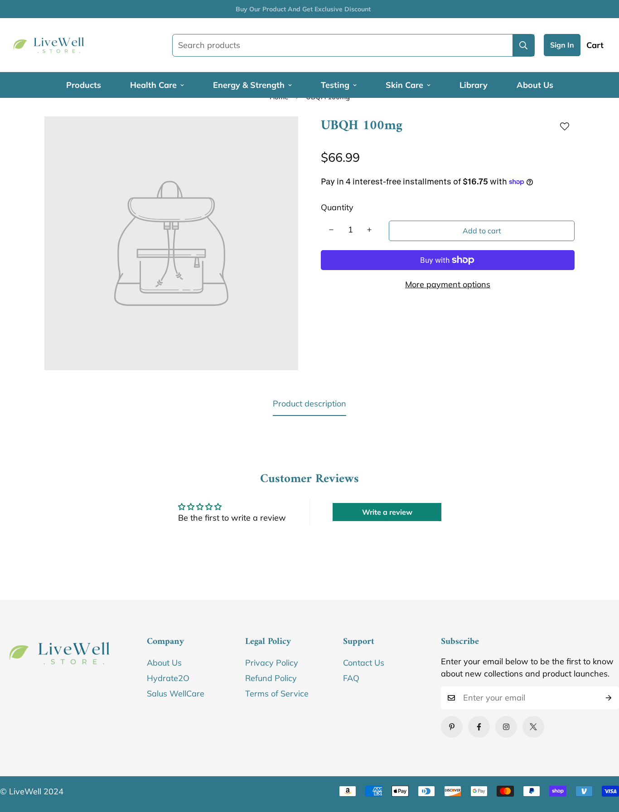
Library (473, 85)
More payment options (447, 284)
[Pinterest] (452, 727)
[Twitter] (533, 727)
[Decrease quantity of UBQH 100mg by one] (331, 230)
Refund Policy (271, 678)
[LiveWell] (52, 45)
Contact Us (363, 662)
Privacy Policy (271, 662)
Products (83, 85)
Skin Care (404, 85)
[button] (594, 45)
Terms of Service (277, 693)
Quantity (337, 207)
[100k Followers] (506, 727)
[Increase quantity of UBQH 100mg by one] (369, 230)
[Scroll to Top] (601, 762)
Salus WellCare (175, 693)
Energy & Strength (249, 85)
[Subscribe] (609, 697)
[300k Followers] (479, 727)
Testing (335, 85)
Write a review (387, 512)
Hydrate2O (168, 678)
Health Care (153, 85)
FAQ (351, 678)
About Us (535, 85)
